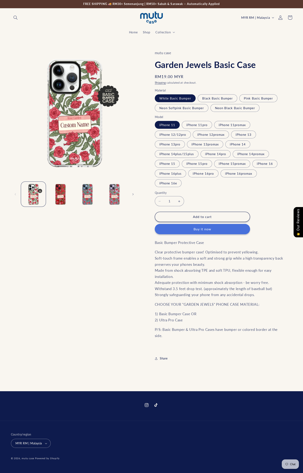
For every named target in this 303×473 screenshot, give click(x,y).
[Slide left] (15, 194)
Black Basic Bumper (217, 98)
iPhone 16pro (203, 173)
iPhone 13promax (205, 144)
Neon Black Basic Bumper (235, 108)
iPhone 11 (167, 125)
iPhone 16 (265, 164)
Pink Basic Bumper (258, 98)
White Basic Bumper (175, 98)
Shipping (160, 82)
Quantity (161, 192)
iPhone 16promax (238, 173)
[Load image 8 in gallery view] (114, 194)
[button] (15, 17)
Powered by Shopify (47, 458)
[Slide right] (132, 194)
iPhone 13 (243, 134)
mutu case (28, 458)
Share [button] (164, 358)
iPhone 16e (168, 183)
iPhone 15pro (197, 164)
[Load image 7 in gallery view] (87, 194)
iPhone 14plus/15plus (176, 154)
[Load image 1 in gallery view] (33, 194)
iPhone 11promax (232, 125)
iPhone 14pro (215, 154)
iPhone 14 (238, 144)
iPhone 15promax (232, 164)
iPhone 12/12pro (172, 134)
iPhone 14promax (250, 154)
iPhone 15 (167, 164)
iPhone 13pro (170, 144)
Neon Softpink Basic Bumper (181, 108)
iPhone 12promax (210, 134)
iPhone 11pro (197, 125)
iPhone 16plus (170, 173)
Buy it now (202, 229)
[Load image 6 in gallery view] (60, 194)
